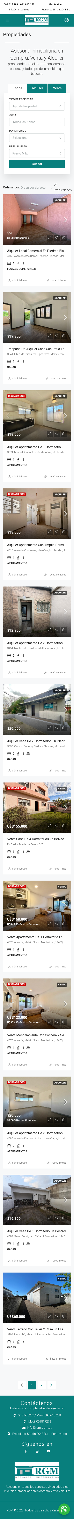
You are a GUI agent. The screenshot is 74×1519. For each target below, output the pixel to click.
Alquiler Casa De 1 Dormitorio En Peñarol (36, 1231)
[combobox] (37, 106)
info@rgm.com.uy (19, 9)
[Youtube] (48, 1451)
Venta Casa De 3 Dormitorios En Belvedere (38, 839)
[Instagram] (37, 1451)
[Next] (51, 1385)
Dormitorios (17, 130)
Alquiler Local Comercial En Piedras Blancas (39, 251)
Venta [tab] (57, 88)
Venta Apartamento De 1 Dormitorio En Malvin (40, 937)
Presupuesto (18, 146)
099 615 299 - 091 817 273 (19, 4)
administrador (20, 280)
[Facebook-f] (25, 1451)
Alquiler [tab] (37, 88)
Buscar (37, 164)
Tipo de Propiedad (21, 99)
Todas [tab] (17, 88)
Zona (12, 115)
